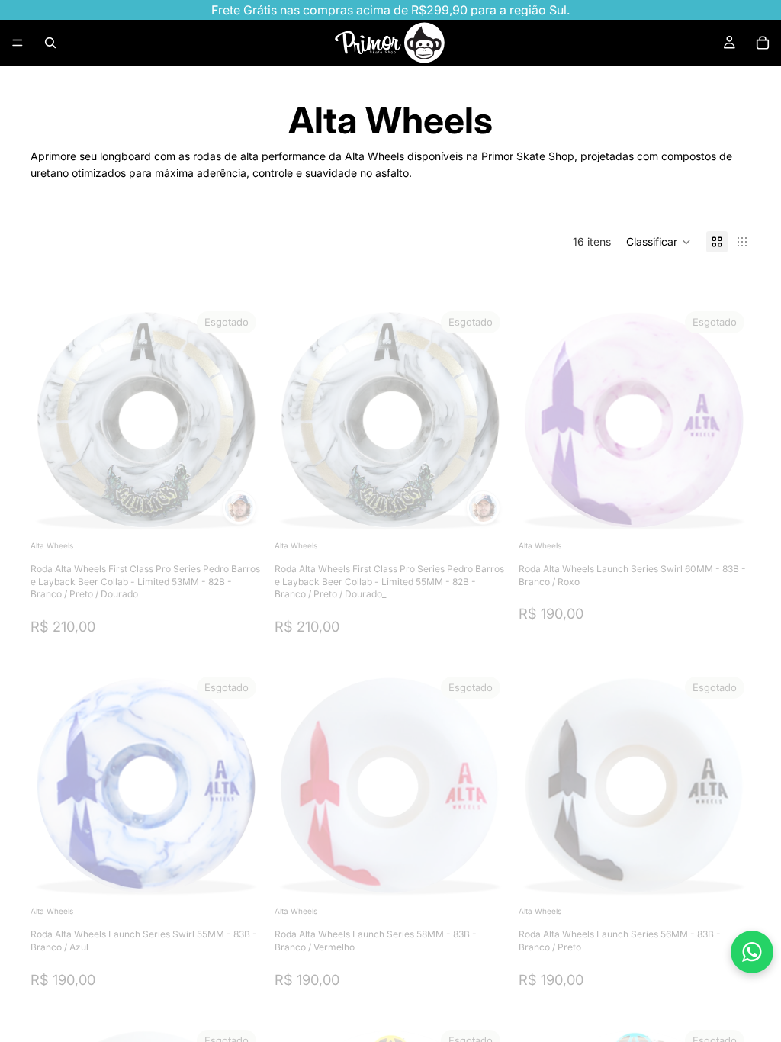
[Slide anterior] (53, 421)
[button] (658, 242)
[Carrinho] (762, 42)
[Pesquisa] (50, 42)
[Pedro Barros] (239, 507)
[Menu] (17, 42)
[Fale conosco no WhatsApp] (752, 952)
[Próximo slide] (239, 421)
